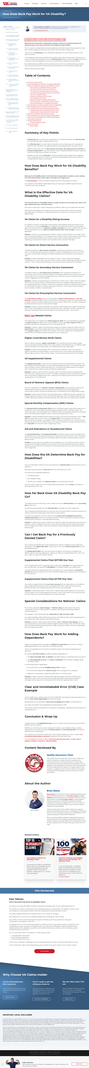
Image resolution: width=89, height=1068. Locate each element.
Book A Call (80, 1063)
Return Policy (56, 1052)
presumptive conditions (35, 298)
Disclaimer (49, 1052)
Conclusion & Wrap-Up (34, 119)
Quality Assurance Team (38, 122)
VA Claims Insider (67, 799)
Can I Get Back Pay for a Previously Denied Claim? (43, 108)
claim (76, 59)
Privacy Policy (42, 1052)
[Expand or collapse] (4, 39)
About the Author (32, 124)
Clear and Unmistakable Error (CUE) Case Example (43, 117)
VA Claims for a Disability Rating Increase (43, 87)
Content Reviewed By (34, 120)
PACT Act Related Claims (38, 94)
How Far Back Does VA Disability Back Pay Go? (42, 106)
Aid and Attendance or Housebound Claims (44, 103)
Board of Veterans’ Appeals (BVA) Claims (43, 100)
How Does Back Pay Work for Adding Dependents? (43, 115)
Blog (76, 3)
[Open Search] (85, 3)
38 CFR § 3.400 (54, 739)
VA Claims (44, 3)
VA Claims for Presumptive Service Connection (45, 93)
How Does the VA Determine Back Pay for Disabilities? (44, 105)
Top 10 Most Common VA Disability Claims (36, 858)
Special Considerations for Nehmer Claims (40, 113)
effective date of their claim (34, 45)
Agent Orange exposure (67, 298)
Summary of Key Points (34, 82)
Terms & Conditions (34, 1052)
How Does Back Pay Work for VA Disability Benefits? (43, 84)
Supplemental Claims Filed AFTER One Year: (44, 112)
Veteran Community (10, 997)
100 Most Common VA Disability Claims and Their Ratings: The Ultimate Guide (71, 859)
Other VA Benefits (67, 3)
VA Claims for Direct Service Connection (43, 89)
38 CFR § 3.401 (64, 739)
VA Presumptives (54, 3)
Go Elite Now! (44, 951)
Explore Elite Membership (41, 999)
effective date (32, 181)
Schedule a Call (60, 39)
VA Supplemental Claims (38, 98)
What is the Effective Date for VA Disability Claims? (43, 86)
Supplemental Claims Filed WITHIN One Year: (44, 110)
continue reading (32, 873)
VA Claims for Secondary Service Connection (44, 91)
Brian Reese (34, 126)
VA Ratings (35, 3)
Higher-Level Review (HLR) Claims (41, 96)
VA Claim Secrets (72, 796)
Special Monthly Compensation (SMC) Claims (44, 101)
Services (26, 3)
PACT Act (30, 315)
